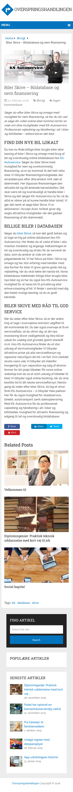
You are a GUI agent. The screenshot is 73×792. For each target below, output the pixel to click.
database (23, 603)
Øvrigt (41, 100)
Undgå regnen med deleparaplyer (37, 742)
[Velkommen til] (36, 468)
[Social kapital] (36, 565)
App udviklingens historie (41, 757)
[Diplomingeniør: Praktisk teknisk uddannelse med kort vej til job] (36, 514)
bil (13, 603)
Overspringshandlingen (25, 783)
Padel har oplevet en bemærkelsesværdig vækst (42, 707)
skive (35, 603)
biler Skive (24, 233)
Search (36, 639)
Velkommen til (15, 489)
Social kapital (14, 587)
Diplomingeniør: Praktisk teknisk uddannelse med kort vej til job (29, 538)
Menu (5, 25)
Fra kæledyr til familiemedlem (34, 724)
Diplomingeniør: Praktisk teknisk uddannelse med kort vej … (43, 689)
